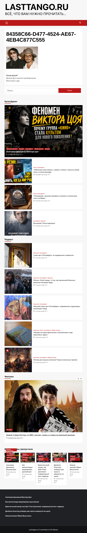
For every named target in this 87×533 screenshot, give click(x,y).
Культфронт (29, 149)
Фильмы (50, 278)
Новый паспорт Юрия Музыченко (75, 467)
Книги (35, 167)
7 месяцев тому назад (41, 225)
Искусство (36, 253)
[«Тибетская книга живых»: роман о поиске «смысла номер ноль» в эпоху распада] (18, 171)
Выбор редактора (12, 149)
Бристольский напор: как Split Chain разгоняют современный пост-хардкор (34, 506)
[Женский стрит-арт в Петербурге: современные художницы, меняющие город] (18, 307)
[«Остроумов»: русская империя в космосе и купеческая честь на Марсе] (18, 197)
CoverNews (43, 530)
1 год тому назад (39, 257)
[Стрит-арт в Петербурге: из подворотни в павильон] (18, 255)
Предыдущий (21, 78)
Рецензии (9, 429)
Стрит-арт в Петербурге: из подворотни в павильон (53, 255)
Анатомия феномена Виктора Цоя (22, 152)
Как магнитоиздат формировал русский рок (22, 502)
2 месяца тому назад (13, 154)
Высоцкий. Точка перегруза (44, 223)
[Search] (80, 23)
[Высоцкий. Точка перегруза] (18, 223)
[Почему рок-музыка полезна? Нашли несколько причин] (18, 360)
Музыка (47, 149)
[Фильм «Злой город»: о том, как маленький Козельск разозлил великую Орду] (18, 281)
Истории (21, 149)
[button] (7, 22)
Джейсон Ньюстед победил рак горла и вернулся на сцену (27, 511)
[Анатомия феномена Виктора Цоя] (44, 131)
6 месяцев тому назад (14, 440)
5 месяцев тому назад (41, 174)
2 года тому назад (40, 337)
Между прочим (39, 149)
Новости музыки (41, 459)
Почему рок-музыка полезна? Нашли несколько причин (55, 360)
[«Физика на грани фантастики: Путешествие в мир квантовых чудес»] (18, 334)
